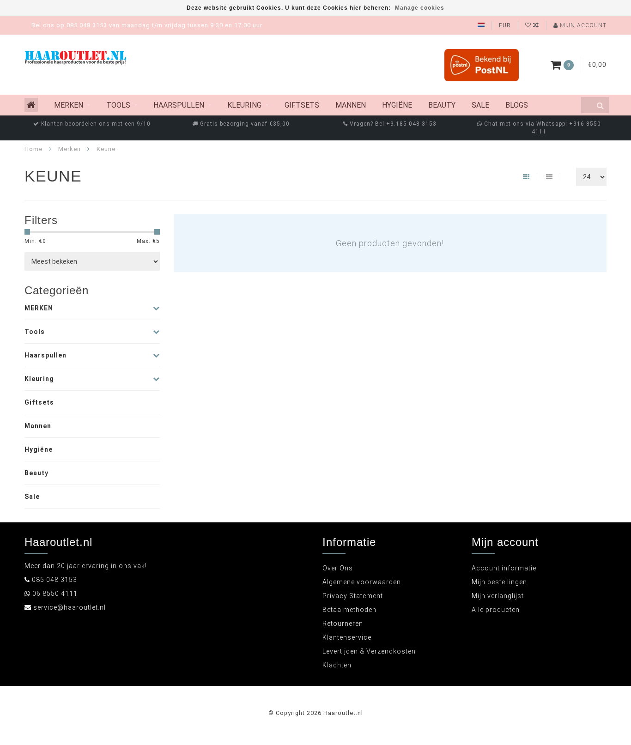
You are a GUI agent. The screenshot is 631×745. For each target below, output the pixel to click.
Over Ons (337, 568)
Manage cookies (419, 8)
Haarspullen (178, 105)
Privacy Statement (352, 596)
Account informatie (504, 568)
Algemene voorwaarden (361, 582)
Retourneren (342, 623)
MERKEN (68, 105)
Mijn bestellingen (499, 582)
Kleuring (244, 105)
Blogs (516, 105)
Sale (480, 105)
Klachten (337, 665)
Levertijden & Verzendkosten (369, 651)
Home (33, 148)
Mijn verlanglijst (498, 596)
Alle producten (496, 609)
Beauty (441, 105)
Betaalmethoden (349, 609)
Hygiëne (397, 105)
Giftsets (302, 105)
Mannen (350, 105)
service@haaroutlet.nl (69, 607)
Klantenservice (346, 637)
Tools (118, 105)
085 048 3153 (54, 579)
